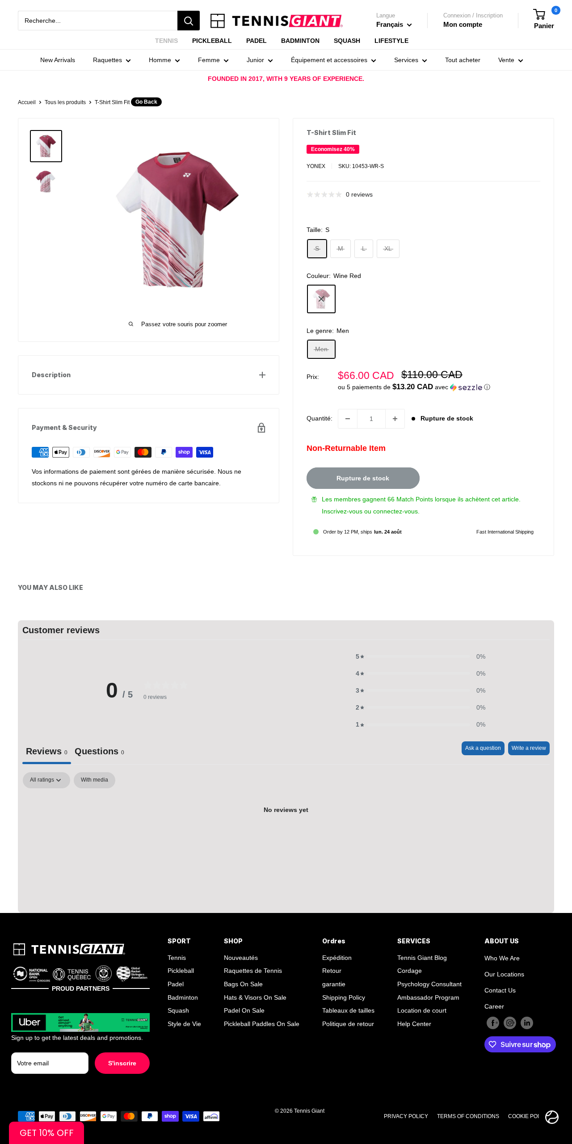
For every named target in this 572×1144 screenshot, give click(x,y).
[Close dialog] (499, 457)
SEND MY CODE (286, 706)
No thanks (286, 734)
